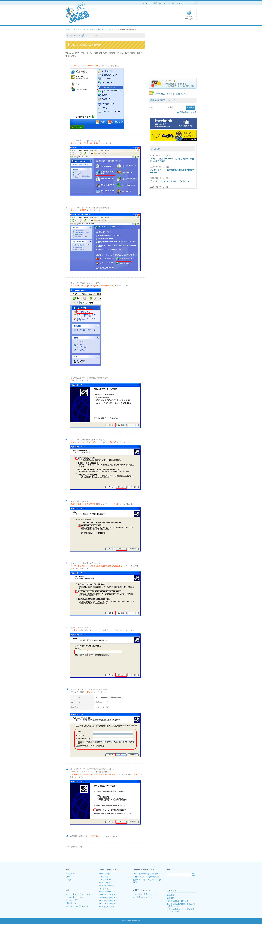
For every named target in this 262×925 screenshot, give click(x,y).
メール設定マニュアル (74, 897)
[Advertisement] (173, 52)
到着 (170, 107)
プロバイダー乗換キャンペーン (145, 894)
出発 (151, 107)
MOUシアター (105, 883)
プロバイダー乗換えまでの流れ (145, 874)
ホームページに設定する (152, 3)
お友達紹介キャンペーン (143, 897)
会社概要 (170, 895)
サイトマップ (190, 3)
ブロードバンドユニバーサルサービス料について (171, 181)
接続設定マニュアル (189, 18)
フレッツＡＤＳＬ (106, 880)
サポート (77, 29)
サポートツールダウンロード (77, 906)
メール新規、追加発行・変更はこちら (171, 94)
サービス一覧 (169, 3)
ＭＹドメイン (104, 889)
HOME (68, 29)
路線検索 (190, 107)
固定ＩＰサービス (106, 892)
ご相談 (68, 880)
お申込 (68, 877)
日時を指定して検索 (186, 112)
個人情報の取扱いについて (177, 901)
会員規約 (170, 898)
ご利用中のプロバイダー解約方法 (146, 877)
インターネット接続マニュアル (97, 29)
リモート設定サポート (108, 898)
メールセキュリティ (107, 895)
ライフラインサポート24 (109, 904)
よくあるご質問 (72, 900)
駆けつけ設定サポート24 (109, 901)
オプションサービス (107, 886)
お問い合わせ (71, 903)
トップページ (71, 874)
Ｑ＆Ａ (179, 3)
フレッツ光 (103, 877)
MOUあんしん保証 (106, 907)
